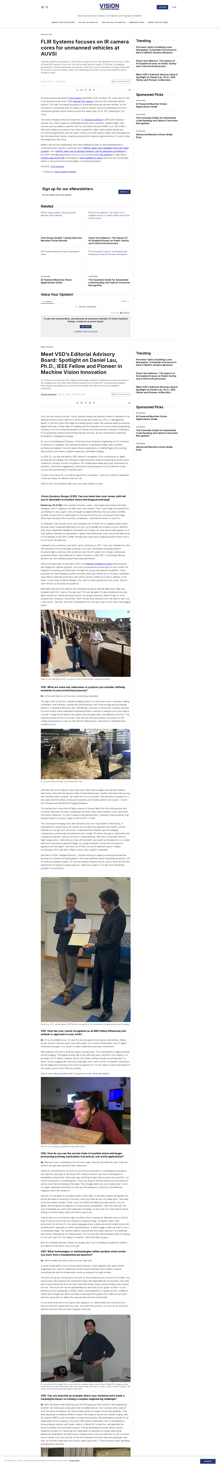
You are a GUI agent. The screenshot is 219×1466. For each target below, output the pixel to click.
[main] (109, 1461)
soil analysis (106, 154)
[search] (47, 7)
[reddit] (90, 90)
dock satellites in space (91, 158)
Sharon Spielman (49, 394)
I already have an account (86, 331)
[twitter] (86, 90)
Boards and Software (158, 22)
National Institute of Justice (99, 623)
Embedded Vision (136, 22)
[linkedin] (81, 90)
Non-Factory (46, 34)
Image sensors (47, 347)
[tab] (47, 301)
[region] (86, 307)
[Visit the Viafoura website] (124, 313)
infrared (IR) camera (83, 101)
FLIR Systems (75, 98)
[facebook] (77, 90)
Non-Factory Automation (114, 22)
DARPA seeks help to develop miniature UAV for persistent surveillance (90, 151)
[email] (94, 90)
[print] (129, 90)
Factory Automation (88, 22)
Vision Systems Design (65, 172)
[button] (42, 7)
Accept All (207, 1461)
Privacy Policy (74, 1460)
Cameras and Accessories (63, 22)
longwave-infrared (93, 120)
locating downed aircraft (53, 158)
